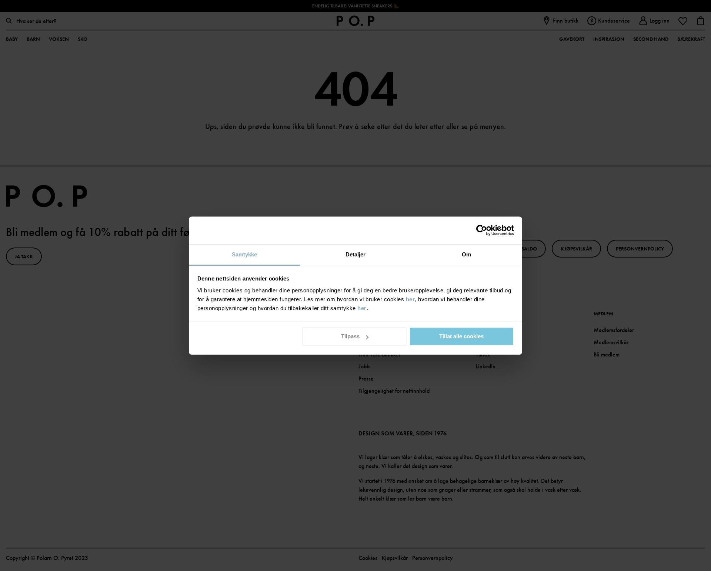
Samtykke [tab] (244, 254)
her (410, 299)
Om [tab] (466, 254)
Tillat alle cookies (461, 336)
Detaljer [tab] (356, 254)
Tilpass (350, 336)
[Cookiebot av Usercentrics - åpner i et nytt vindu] (481, 230)
